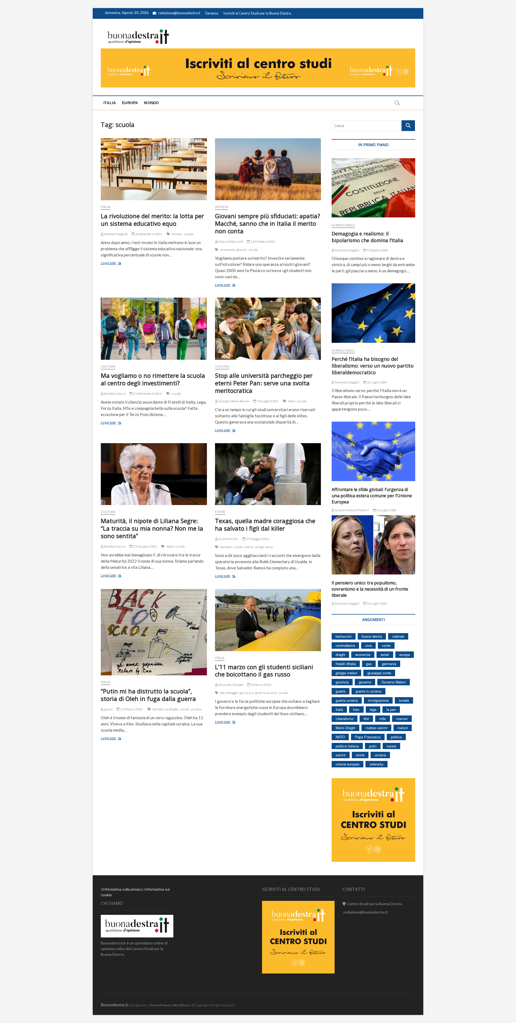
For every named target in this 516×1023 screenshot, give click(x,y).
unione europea (347, 764)
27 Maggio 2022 (257, 539)
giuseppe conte (379, 672)
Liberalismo (344, 718)
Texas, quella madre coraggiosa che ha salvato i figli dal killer (265, 524)
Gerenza (211, 13)
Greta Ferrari (228, 539)
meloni (402, 727)
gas (369, 663)
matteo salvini (376, 727)
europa (404, 654)
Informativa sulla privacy (122, 889)
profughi (172, 709)
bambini (226, 547)
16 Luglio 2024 (386, 510)
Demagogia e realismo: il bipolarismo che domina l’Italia (367, 237)
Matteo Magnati (116, 234)
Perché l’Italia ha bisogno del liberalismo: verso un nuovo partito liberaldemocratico (373, 366)
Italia (109, 103)
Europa (130, 103)
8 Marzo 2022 (260, 685)
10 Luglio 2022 (267, 401)
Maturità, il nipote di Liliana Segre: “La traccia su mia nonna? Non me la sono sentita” (152, 528)
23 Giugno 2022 (144, 546)
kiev (356, 709)
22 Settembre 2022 (147, 393)
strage (259, 547)
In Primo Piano (343, 225)
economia (227, 250)
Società (221, 207)
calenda (398, 636)
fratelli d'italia (346, 663)
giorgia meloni (346, 672)
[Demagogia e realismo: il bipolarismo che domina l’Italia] (373, 187)
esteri (385, 654)
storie (248, 547)
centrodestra (345, 645)
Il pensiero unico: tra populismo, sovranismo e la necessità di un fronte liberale (370, 589)
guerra (340, 691)
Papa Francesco (368, 736)
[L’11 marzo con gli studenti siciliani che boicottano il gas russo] (268, 620)
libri (366, 718)
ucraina (196, 709)
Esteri (220, 512)
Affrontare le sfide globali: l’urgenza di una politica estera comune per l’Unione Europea (372, 495)
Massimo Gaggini (346, 250)
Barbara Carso (115, 393)
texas (269, 547)
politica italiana (347, 746)
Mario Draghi (345, 727)
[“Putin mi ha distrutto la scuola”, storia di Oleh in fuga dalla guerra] (154, 632)
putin (373, 746)
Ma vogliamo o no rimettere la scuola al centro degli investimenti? (153, 379)
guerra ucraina (266, 693)
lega (373, 709)
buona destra (372, 636)
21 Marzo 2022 (131, 709)
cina (368, 645)
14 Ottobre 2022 (262, 241)
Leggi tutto (116, 263)
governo (365, 682)
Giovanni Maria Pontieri (351, 510)
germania (389, 663)
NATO (340, 736)
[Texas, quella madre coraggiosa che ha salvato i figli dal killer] (268, 474)
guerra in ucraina (368, 691)
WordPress (181, 1005)
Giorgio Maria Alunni (233, 401)
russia (391, 746)
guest (108, 709)
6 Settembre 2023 (148, 234)
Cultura (108, 366)
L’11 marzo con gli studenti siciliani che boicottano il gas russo (264, 670)
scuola (188, 234)
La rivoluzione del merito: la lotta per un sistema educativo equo (152, 219)
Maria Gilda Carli (230, 241)
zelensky (377, 764)
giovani (241, 250)
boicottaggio (229, 693)
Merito (177, 234)
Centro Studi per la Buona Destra (374, 903)
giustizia (342, 682)
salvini (341, 754)
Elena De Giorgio (230, 685)
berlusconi (344, 636)
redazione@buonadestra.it (179, 13)
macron (402, 718)
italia (291, 401)
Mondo (151, 103)
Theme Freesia (160, 1005)
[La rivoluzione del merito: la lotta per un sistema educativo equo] (154, 169)
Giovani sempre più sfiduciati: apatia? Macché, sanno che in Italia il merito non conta (267, 223)
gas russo (246, 693)
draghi (340, 654)
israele (404, 700)
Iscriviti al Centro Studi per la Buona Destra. (257, 13)
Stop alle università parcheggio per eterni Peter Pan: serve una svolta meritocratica (264, 382)
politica (396, 736)
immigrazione (378, 700)
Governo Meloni (393, 682)
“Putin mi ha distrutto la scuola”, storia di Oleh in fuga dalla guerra (148, 695)
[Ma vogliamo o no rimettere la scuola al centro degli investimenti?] (154, 329)
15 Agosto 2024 (377, 250)
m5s (382, 718)
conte (386, 645)
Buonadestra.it (114, 1004)
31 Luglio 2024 (376, 382)
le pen (391, 709)
